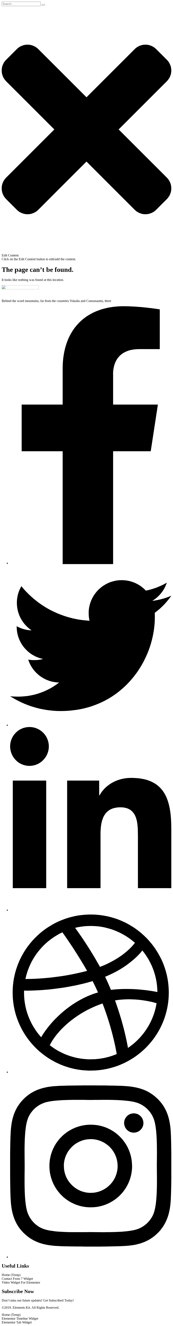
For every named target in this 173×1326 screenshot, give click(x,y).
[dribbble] (90, 1072)
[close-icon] (86, 251)
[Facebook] (90, 563)
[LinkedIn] (90, 910)
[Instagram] (90, 1257)
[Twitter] (90, 725)
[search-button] (43, 4)
